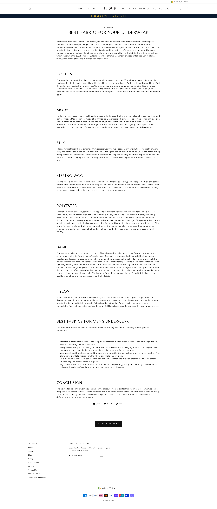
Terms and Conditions (37, 477)
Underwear (128, 9)
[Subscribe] (101, 455)
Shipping (31, 451)
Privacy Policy (34, 474)
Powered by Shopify (108, 500)
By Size (91, 9)
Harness (144, 9)
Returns (31, 466)
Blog (30, 455)
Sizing (30, 459)
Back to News (110, 424)
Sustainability (33, 462)
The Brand (32, 444)
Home (80, 9)
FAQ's (30, 447)
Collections (161, 9)
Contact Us (32, 470)
